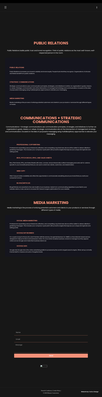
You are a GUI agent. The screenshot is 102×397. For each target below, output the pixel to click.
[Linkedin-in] (49, 1)
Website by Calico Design (90, 392)
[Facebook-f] (53, 1)
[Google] (57, 1)
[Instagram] (45, 1)
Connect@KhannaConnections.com (54, 292)
